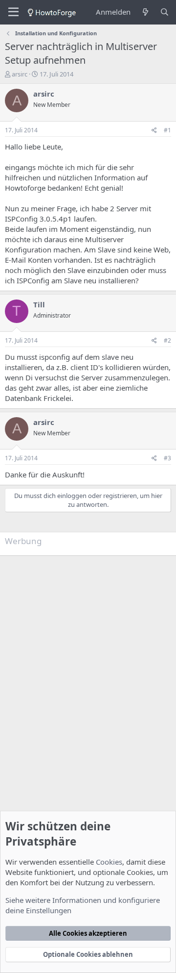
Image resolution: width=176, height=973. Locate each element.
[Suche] (164, 12)
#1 (167, 130)
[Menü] (13, 12)
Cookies (109, 862)
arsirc (19, 74)
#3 (167, 458)
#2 (167, 340)
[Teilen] (154, 130)
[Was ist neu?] (144, 12)
